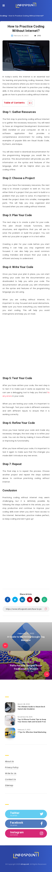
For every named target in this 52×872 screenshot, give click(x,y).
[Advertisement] (26, 345)
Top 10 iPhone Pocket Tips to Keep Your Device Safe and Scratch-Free (32, 721)
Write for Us (10, 773)
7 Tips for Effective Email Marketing (32, 732)
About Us (9, 761)
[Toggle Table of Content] (29, 103)
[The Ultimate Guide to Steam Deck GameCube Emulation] (10, 707)
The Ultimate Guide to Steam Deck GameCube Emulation (31, 708)
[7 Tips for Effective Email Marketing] (10, 733)
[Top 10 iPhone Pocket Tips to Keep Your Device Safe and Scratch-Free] (10, 720)
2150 (39, 35)
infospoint (25, 864)
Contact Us (10, 779)
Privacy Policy (11, 767)
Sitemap (9, 785)
